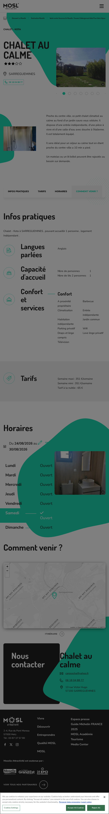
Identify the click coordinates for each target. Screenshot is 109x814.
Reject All (96, 808)
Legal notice (86, 802)
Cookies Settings (11, 808)
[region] (54, 803)
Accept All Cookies (76, 808)
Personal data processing (69, 802)
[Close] (104, 797)
